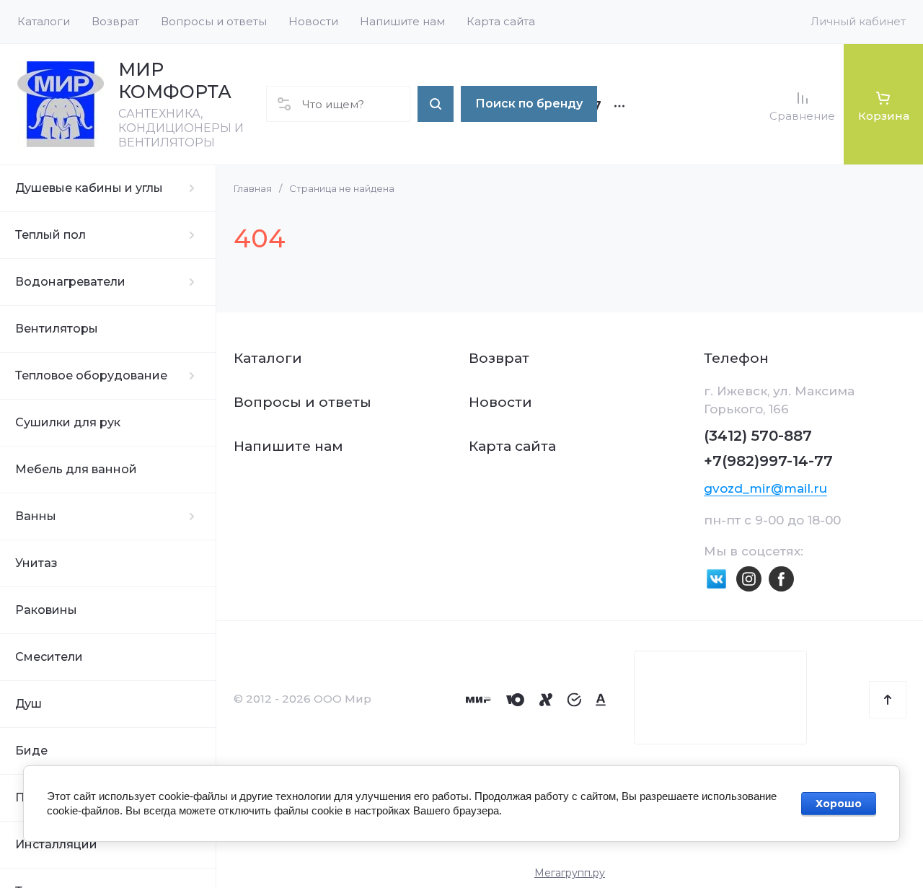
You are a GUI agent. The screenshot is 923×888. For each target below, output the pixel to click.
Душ (28, 704)
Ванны (35, 516)
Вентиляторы (56, 328)
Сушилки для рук (67, 422)
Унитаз (36, 563)
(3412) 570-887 (758, 435)
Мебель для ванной (76, 469)
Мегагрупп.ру (569, 872)
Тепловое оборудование (91, 375)
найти (436, 104)
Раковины (46, 610)
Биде (31, 750)
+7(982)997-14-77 (768, 461)
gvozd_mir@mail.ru (765, 488)
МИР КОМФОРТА (174, 80)
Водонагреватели (70, 282)
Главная (253, 188)
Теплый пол (50, 235)
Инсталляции (56, 844)
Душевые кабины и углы (89, 188)
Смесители (49, 657)
